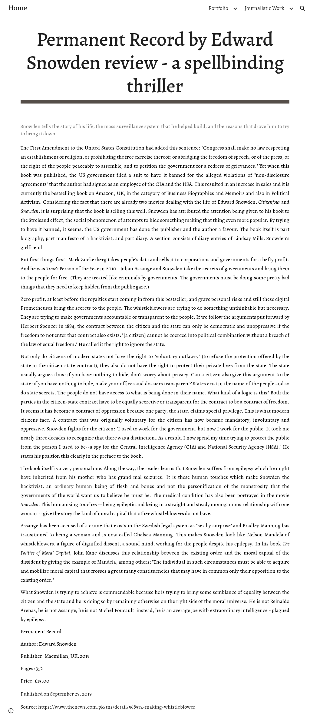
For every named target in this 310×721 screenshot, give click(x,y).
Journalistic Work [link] (264, 8)
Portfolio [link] (218, 8)
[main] (155, 65)
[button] (302, 8)
